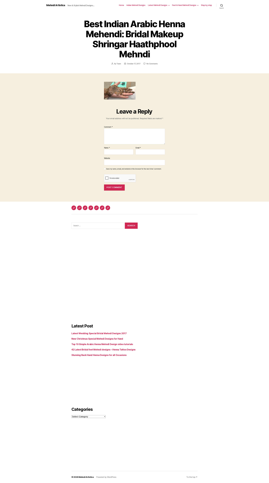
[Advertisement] (104, 255)
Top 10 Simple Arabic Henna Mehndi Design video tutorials (102, 344)
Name (107, 148)
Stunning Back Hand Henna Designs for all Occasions (99, 355)
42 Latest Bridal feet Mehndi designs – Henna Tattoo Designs (103, 349)
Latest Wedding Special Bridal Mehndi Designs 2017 (99, 333)
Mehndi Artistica (55, 5)
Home (121, 5)
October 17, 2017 (133, 64)
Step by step (206, 5)
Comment (108, 127)
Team (119, 64)
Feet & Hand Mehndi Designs (184, 5)
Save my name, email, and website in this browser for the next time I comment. (133, 169)
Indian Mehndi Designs (136, 5)
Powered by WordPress (106, 477)
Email (138, 148)
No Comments (152, 64)
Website (107, 158)
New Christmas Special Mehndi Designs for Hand (97, 338)
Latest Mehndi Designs (157, 5)
